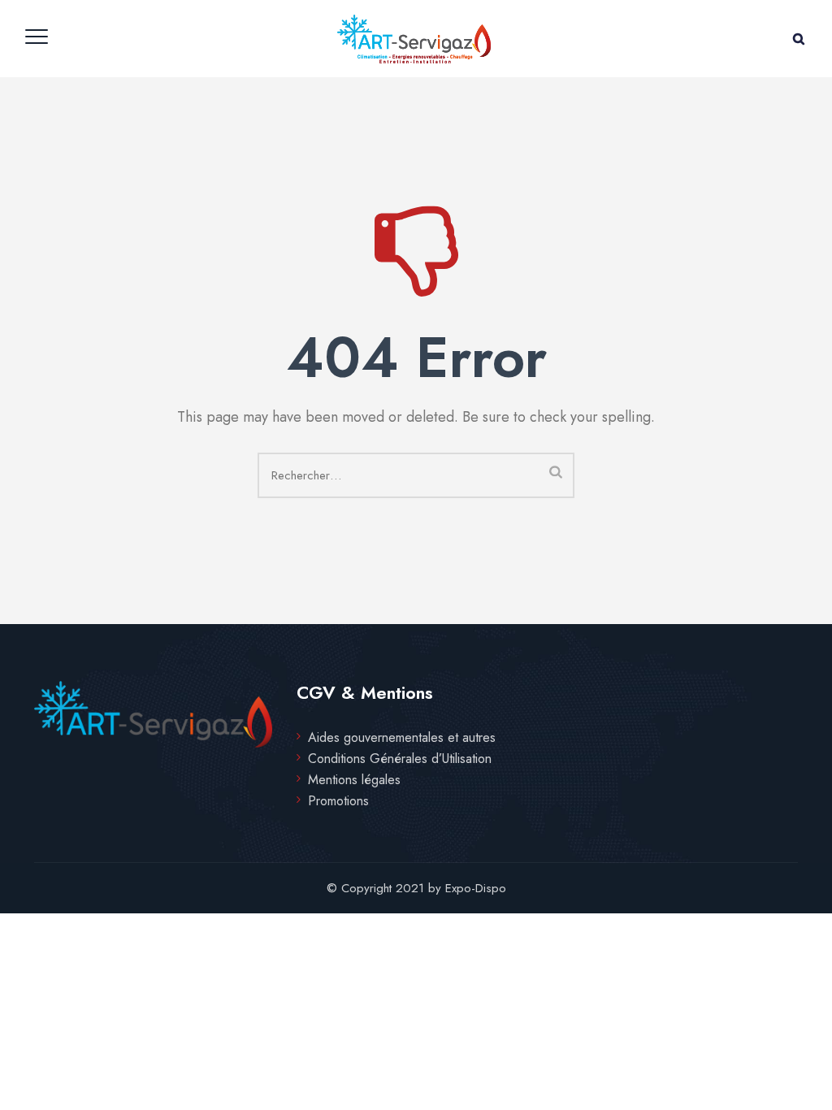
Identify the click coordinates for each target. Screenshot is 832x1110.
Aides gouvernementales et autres (402, 738)
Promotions (338, 801)
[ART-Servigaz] (413, 38)
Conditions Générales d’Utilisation (400, 759)
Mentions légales (354, 780)
